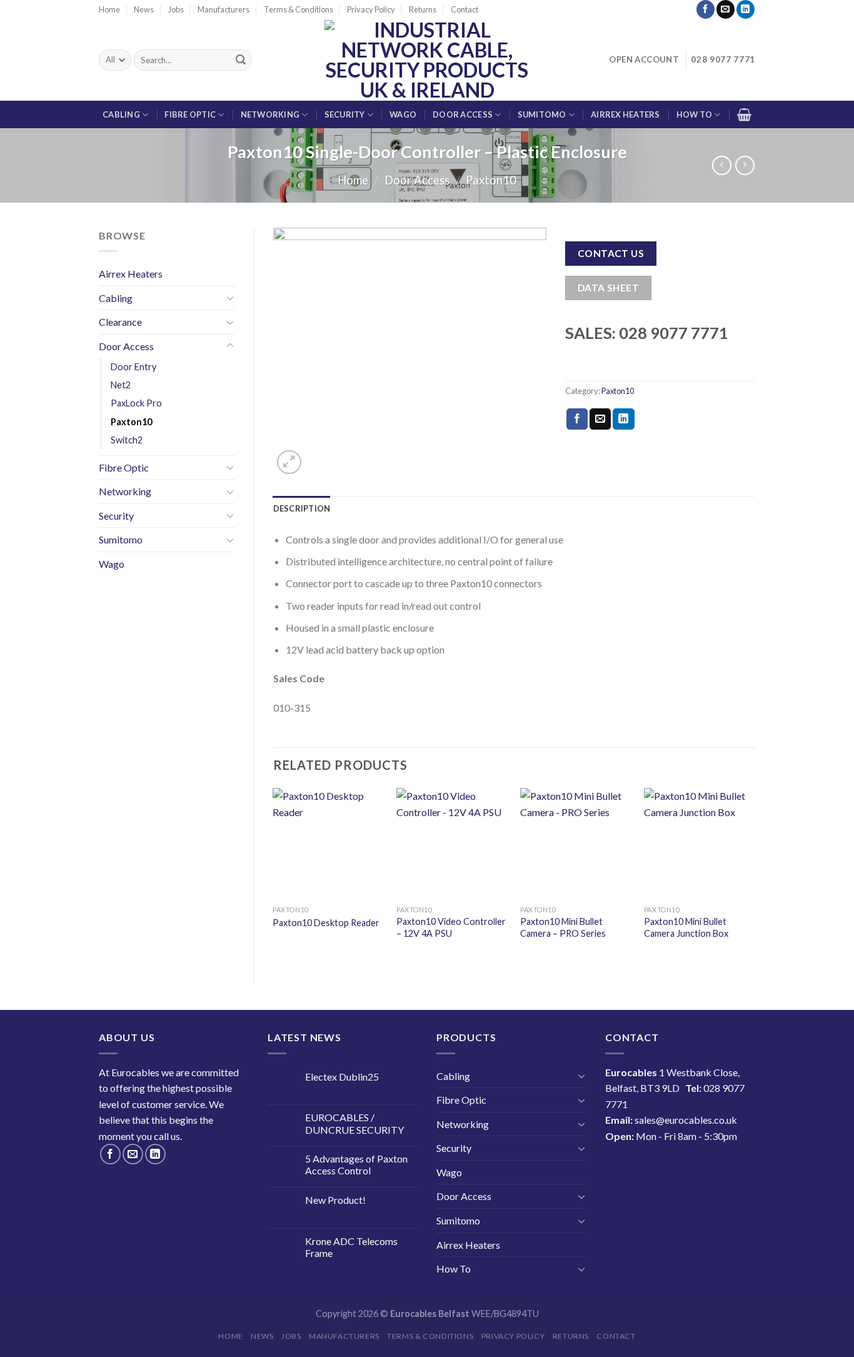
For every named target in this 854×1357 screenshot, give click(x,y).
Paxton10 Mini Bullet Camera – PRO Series (563, 927)
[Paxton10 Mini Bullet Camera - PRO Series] (575, 843)
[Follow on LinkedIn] (745, 9)
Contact (464, 9)
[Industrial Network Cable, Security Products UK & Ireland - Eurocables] (427, 60)
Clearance (120, 322)
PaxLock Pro (136, 403)
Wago (402, 114)
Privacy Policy (371, 9)
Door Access (463, 114)
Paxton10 (491, 180)
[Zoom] (289, 462)
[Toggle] (230, 297)
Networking (270, 114)
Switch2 (127, 440)
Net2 (121, 385)
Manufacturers (223, 9)
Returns (422, 9)
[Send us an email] (725, 9)
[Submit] (240, 60)
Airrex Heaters (625, 114)
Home (109, 9)
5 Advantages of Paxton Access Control (356, 1164)
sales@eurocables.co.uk (686, 1120)
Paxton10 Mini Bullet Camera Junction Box (686, 927)
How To (694, 114)
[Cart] (744, 114)
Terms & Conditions (298, 9)
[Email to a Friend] (600, 419)
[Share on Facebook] (577, 419)
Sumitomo (542, 114)
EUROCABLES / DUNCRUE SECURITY (354, 1123)
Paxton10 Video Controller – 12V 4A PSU (451, 927)
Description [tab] (302, 508)
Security (344, 114)
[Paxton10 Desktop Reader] (328, 843)
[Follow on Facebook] (705, 9)
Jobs (176, 9)
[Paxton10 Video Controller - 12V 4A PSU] (452, 843)
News (144, 9)
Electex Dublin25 (342, 1076)
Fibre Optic (190, 114)
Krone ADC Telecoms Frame (351, 1247)
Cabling (121, 114)
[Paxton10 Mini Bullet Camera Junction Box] (699, 843)
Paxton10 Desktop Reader (326, 922)
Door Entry (133, 366)
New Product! (335, 1200)
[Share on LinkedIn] (623, 419)
